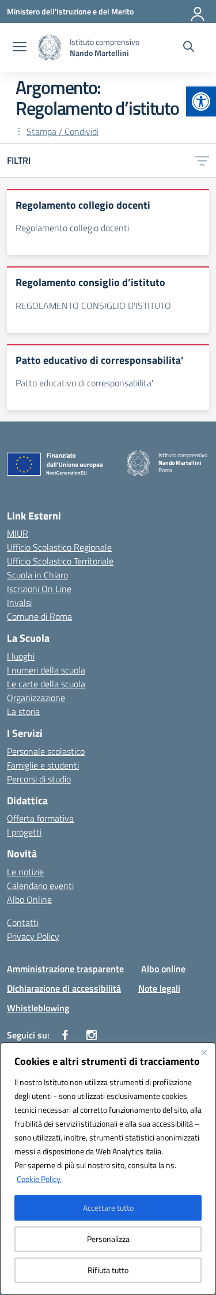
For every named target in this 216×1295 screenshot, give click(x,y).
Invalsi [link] (19, 602)
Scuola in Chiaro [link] (37, 575)
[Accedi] (198, 11)
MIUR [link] (17, 533)
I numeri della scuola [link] (46, 670)
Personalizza (108, 1239)
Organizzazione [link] (36, 698)
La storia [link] (23, 711)
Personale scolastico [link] (46, 751)
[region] (108, 1168)
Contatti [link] (23, 922)
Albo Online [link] (29, 899)
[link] (201, 101)
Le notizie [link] (25, 872)
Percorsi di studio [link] (39, 779)
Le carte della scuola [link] (46, 684)
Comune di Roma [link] (39, 616)
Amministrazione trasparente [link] (65, 969)
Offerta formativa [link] (40, 818)
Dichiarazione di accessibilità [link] (64, 988)
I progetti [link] (24, 832)
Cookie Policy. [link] (39, 1179)
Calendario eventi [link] (40, 886)
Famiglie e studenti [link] (43, 765)
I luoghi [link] (21, 656)
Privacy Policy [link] (33, 936)
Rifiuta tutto (108, 1270)
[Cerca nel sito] (189, 47)
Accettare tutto (108, 1208)
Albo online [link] (163, 969)
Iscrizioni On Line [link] (39, 589)
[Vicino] (204, 1052)
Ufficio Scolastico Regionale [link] (59, 547)
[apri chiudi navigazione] (19, 48)
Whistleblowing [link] (38, 1008)
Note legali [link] (159, 988)
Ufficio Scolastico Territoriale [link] (60, 561)
